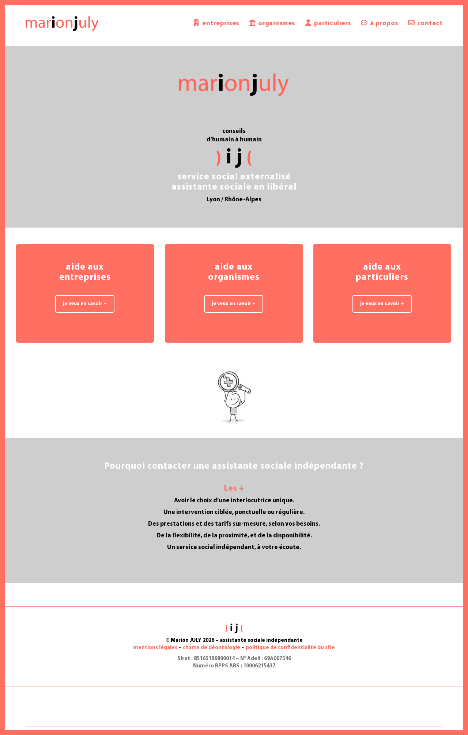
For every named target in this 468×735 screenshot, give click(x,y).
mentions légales (155, 648)
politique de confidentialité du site (290, 648)
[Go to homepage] (62, 23)
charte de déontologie (211, 648)
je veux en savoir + (85, 303)
